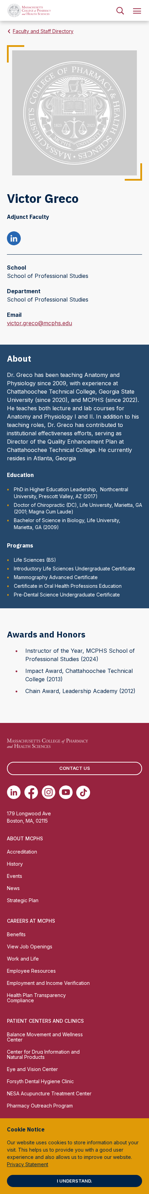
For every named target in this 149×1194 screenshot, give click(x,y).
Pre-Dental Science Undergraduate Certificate (67, 595)
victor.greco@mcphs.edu (39, 323)
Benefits (16, 934)
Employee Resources (31, 971)
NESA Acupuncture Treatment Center (49, 1093)
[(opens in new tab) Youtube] (66, 792)
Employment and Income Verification (48, 983)
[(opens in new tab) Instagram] (48, 792)
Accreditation (22, 852)
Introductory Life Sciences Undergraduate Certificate (74, 568)
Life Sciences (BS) (35, 560)
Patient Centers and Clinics (45, 1021)
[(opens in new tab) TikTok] (83, 792)
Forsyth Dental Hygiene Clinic (40, 1081)
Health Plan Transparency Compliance (36, 997)
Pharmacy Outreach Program (40, 1106)
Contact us (74, 768)
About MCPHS (25, 838)
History (15, 864)
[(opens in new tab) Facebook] (31, 792)
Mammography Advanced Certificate (56, 577)
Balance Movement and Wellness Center (45, 1037)
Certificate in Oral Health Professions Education (68, 586)
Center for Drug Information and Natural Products (43, 1054)
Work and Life (23, 959)
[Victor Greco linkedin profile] (14, 239)
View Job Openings (29, 946)
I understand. (74, 1181)
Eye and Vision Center (32, 1069)
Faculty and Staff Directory (43, 31)
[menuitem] (120, 10)
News (13, 888)
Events (14, 876)
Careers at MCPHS (31, 921)
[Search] (120, 10)
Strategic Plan (22, 900)
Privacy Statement (27, 1164)
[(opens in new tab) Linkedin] (14, 792)
